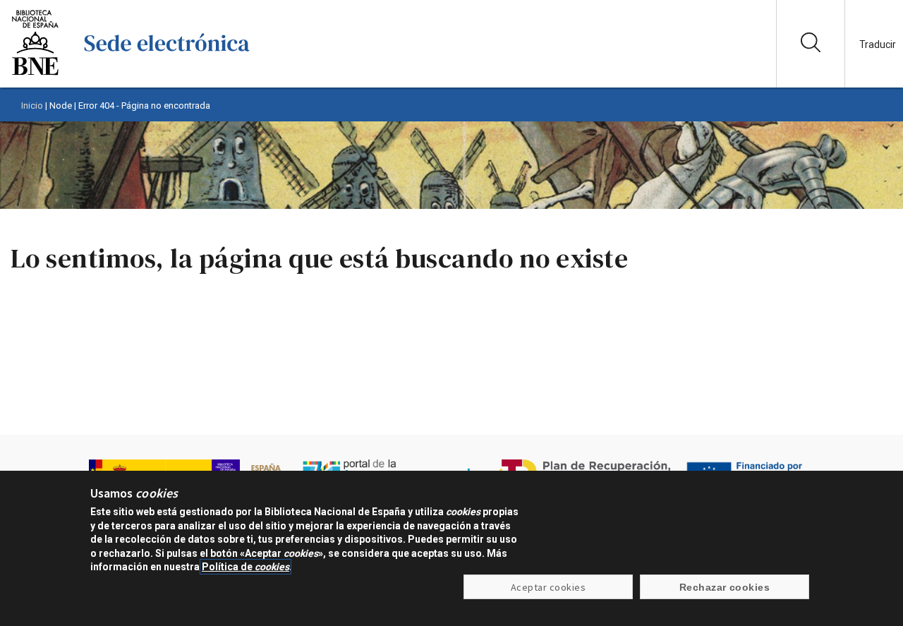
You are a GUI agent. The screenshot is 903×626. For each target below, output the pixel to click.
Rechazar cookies (724, 587)
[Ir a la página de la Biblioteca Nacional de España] (35, 73)
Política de (245, 566)
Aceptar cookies (548, 587)
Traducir (877, 44)
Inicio (32, 105)
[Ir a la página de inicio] (167, 73)
